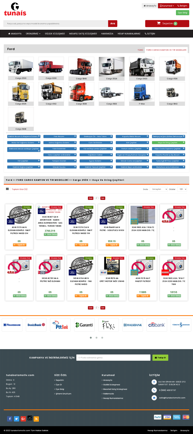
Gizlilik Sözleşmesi (55, 33)
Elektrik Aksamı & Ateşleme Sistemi (23, 136)
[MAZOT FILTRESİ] (143, 266)
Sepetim (60, 380)
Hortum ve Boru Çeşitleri (131, 148)
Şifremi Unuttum (63, 393)
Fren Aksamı (59, 136)
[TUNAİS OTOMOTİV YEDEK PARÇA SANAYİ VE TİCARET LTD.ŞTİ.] (15, 9)
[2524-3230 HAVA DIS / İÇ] (143, 215)
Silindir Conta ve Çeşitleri (131, 161)
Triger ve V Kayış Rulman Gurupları (131, 155)
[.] (173, 215)
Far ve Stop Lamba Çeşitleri (95, 148)
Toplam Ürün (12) (19, 189)
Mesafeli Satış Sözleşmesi (83, 33)
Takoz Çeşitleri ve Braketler (59, 155)
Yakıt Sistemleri (59, 148)
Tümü (140, 50)
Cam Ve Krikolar (95, 142)
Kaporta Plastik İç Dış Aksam (168, 155)
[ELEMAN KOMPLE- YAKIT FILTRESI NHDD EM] (19, 215)
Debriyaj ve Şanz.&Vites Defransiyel (167, 136)
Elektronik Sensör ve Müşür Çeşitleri (24, 148)
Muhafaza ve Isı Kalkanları (167, 167)
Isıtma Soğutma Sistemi (59, 142)
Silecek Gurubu (59, 167)
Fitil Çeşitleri (23, 161)
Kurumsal (167, 5)
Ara (112, 23)
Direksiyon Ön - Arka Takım (95, 136)
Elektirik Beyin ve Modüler (131, 167)
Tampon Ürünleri (59, 161)
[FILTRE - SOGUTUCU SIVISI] (112, 215)
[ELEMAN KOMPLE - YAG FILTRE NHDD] (81, 266)
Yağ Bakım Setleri (95, 155)
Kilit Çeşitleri (131, 142)
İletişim (151, 33)
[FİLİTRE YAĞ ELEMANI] (50, 266)
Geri (90, 198)
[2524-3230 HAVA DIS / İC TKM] (173, 266)
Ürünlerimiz (32, 33)
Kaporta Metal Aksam (131, 136)
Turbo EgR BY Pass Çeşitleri (167, 161)
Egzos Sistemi (95, 161)
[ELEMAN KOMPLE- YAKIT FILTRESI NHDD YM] (81, 215)
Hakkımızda (107, 33)
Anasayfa (16, 33)
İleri (102, 198)
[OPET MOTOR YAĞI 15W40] (112, 266)
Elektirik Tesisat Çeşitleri (95, 167)
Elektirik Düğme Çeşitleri (23, 167)
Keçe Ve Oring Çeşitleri (167, 142)
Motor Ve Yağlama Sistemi (23, 142)
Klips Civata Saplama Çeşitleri (168, 148)
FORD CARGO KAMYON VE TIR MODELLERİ (166, 50)
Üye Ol (59, 384)
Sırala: (145, 189)
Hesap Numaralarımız (129, 33)
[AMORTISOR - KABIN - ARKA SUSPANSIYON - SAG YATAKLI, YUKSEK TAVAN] (50, 209)
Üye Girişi (60, 389)
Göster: (172, 189)
